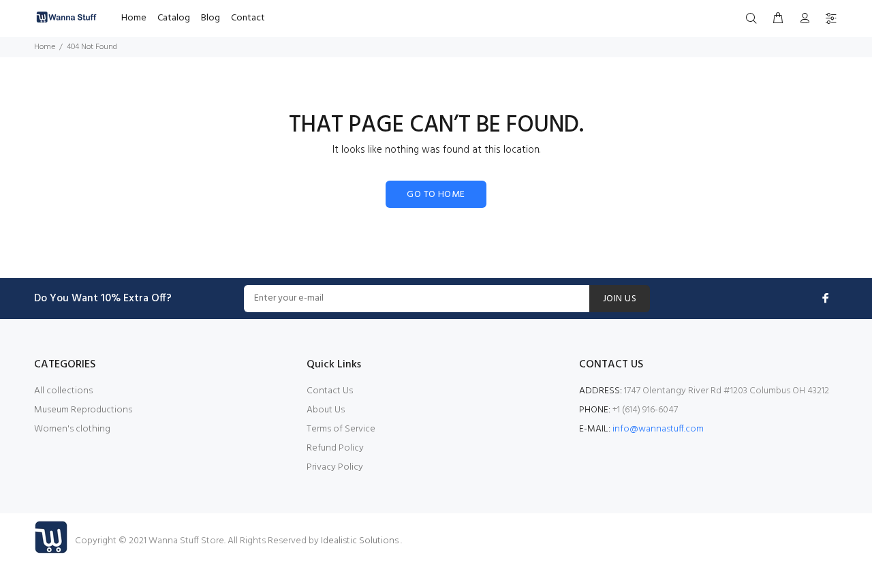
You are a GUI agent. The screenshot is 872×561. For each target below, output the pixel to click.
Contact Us (330, 391)
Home (44, 47)
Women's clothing (72, 429)
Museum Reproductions (83, 410)
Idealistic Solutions (361, 541)
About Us (326, 410)
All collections (63, 391)
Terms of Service (341, 429)
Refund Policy (335, 448)
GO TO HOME (436, 194)
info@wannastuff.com (658, 429)
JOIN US (619, 299)
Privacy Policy (335, 467)
